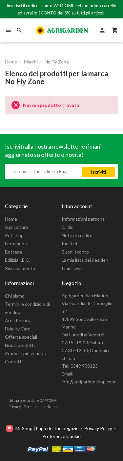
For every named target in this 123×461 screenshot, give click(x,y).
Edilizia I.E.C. (17, 260)
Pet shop (14, 235)
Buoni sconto (75, 252)
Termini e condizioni (41, 406)
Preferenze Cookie (61, 436)
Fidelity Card (18, 328)
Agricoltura (16, 227)
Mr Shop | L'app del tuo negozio (47, 428)
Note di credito (77, 235)
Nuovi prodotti (20, 345)
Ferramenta (17, 243)
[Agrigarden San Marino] (61, 30)
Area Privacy (18, 320)
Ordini (68, 227)
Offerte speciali (21, 337)
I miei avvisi (73, 268)
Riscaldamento (20, 268)
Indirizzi (69, 243)
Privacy (15, 406)
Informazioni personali (84, 219)
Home (11, 219)
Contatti (14, 361)
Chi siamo (15, 296)
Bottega (13, 252)
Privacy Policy (98, 428)
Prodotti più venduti (25, 353)
